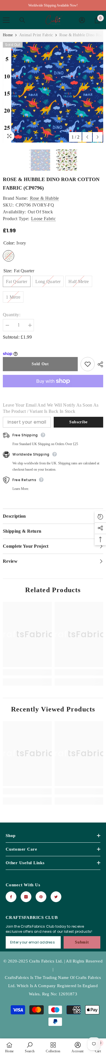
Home (8, 35)
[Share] (99, 364)
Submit (82, 942)
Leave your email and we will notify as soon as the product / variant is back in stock (51, 408)
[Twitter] (56, 896)
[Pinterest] (41, 896)
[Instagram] (26, 896)
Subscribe (78, 422)
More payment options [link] (53, 390)
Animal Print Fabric (36, 35)
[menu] (6, 20)
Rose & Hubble (44, 198)
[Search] (22, 20)
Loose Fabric (43, 218)
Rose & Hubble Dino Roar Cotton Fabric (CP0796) (51, 184)
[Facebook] (11, 896)
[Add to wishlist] (88, 364)
